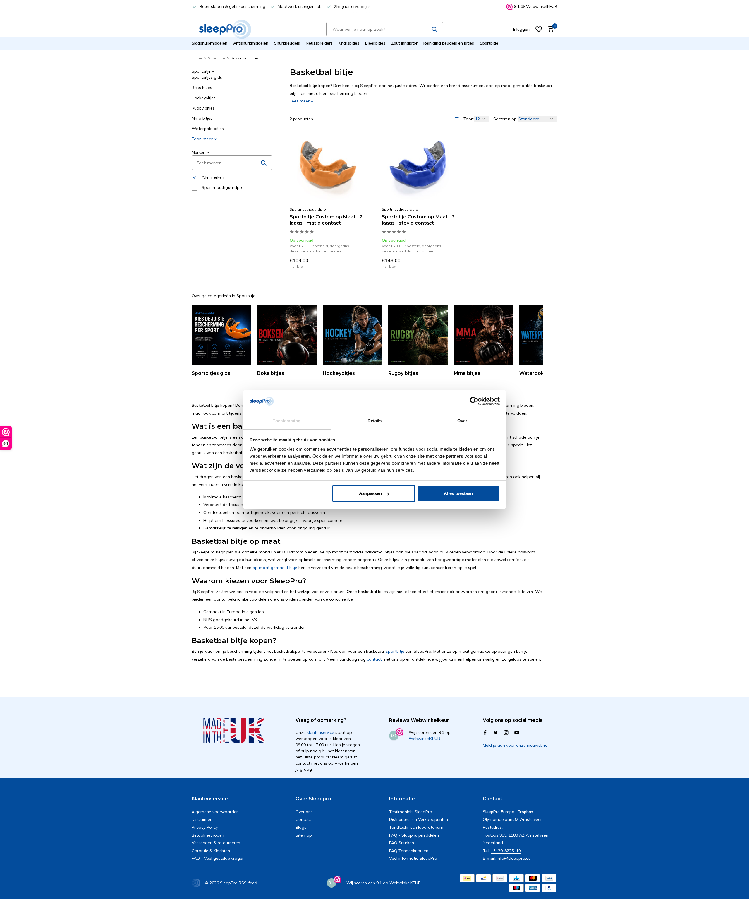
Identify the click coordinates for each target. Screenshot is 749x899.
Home (197, 58)
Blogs (301, 827)
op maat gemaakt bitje (274, 567)
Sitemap (304, 835)
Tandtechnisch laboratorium (416, 827)
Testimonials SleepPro (410, 811)
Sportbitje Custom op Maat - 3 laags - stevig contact (418, 220)
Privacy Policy (205, 827)
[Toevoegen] (354, 262)
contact (374, 659)
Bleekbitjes (375, 43)
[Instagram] (506, 732)
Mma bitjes (202, 118)
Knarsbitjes (349, 43)
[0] (549, 29)
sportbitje (395, 651)
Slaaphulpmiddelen (209, 43)
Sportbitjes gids (207, 77)
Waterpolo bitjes (208, 128)
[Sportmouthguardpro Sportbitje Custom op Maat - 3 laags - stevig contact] (419, 170)
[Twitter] (495, 732)
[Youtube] (516, 732)
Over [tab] (462, 420)
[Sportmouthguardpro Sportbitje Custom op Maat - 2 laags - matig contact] (327, 170)
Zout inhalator (404, 43)
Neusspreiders (319, 43)
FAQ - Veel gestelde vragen (218, 858)
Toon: (468, 119)
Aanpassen (370, 493)
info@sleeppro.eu (514, 858)
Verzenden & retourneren (216, 842)
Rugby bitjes (203, 108)
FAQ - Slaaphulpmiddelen (414, 835)
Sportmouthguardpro (222, 187)
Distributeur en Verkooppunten (418, 819)
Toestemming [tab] (286, 420)
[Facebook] (485, 732)
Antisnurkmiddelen (250, 43)
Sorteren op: (505, 119)
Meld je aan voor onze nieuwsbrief (516, 745)
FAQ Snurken (401, 842)
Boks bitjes (202, 87)
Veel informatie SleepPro (413, 858)
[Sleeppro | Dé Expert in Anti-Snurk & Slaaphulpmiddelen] (225, 29)
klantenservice (320, 732)
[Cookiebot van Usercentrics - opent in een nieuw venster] (474, 401)
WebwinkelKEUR (541, 6)
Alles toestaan (458, 493)
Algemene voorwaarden (215, 811)
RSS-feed (248, 883)
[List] (456, 119)
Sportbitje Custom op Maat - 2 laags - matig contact (326, 220)
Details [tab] (374, 420)
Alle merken (212, 177)
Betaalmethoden (208, 835)
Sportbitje (489, 43)
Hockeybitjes (204, 97)
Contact (303, 819)
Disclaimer (202, 819)
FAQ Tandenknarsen (408, 850)
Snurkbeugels (287, 43)
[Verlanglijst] (538, 29)
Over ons (304, 811)
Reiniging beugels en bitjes (448, 43)
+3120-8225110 (506, 850)
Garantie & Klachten (211, 850)
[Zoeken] (434, 29)
